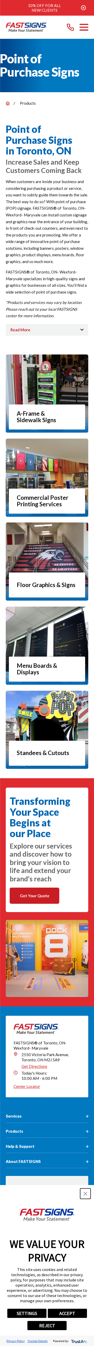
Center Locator (27, 1086)
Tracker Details (37, 1341)
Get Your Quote (34, 895)
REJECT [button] (47, 1326)
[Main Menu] (84, 27)
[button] (85, 1193)
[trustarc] (79, 1341)
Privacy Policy (16, 1341)
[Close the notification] (83, 7)
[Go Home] (8, 103)
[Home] (26, 27)
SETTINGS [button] (27, 1313)
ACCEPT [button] (67, 1313)
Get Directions (34, 1066)
